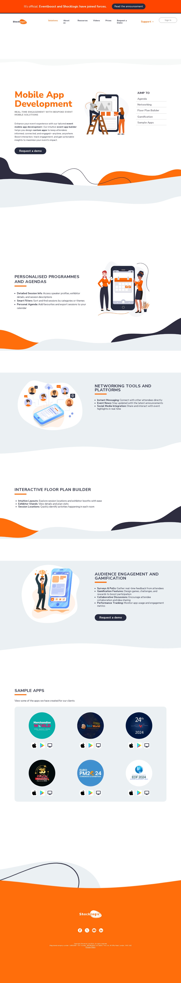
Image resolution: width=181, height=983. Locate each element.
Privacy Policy (90, 947)
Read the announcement (128, 6)
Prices (108, 20)
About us (66, 21)
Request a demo (30, 151)
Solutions (53, 20)
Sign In (168, 20)
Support (146, 21)
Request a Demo (122, 21)
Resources (83, 20)
